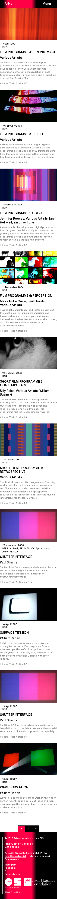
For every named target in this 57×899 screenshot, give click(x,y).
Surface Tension (14, 632)
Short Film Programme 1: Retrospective (21, 469)
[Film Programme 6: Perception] (28, 267)
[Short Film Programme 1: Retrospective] (28, 439)
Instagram (10, 864)
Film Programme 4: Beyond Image (28, 52)
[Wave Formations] (28, 759)
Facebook (10, 868)
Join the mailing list (15, 856)
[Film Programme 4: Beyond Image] (28, 24)
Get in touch (12, 847)
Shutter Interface (16, 557)
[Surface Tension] (28, 604)
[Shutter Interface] (28, 525)
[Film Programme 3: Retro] (28, 106)
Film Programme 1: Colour (22, 213)
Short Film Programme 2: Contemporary (21, 383)
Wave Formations (15, 787)
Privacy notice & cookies (19, 843)
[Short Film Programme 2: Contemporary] (28, 353)
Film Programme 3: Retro (21, 134)
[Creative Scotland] (13, 883)
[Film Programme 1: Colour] (28, 185)
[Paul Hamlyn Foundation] (39, 882)
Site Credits (12, 892)
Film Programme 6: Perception (26, 295)
